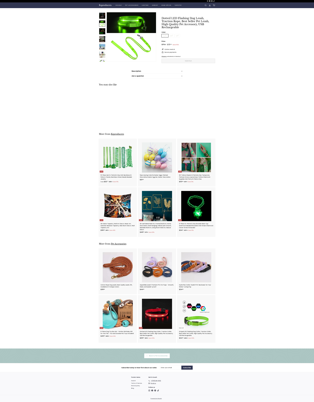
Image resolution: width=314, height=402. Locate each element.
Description (136, 71)
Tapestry (178, 5)
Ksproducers (105, 5)
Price (163, 41)
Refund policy (135, 386)
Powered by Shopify (156, 398)
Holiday (119, 5)
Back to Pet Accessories (158, 356)
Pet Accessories (132, 5)
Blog (132, 388)
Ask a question (138, 76)
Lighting (145, 5)
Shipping (164, 56)
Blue (171, 36)
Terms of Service (136, 383)
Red (177, 36)
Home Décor (166, 5)
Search (133, 381)
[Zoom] (131, 37)
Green (165, 36)
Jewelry (155, 5)
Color (164, 32)
